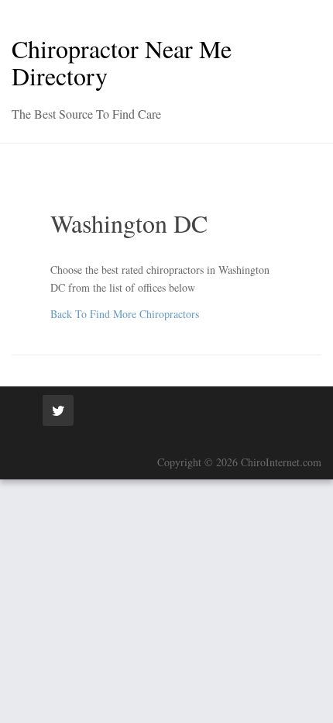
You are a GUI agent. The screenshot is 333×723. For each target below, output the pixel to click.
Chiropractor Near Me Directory (122, 62)
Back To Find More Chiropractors (124, 313)
